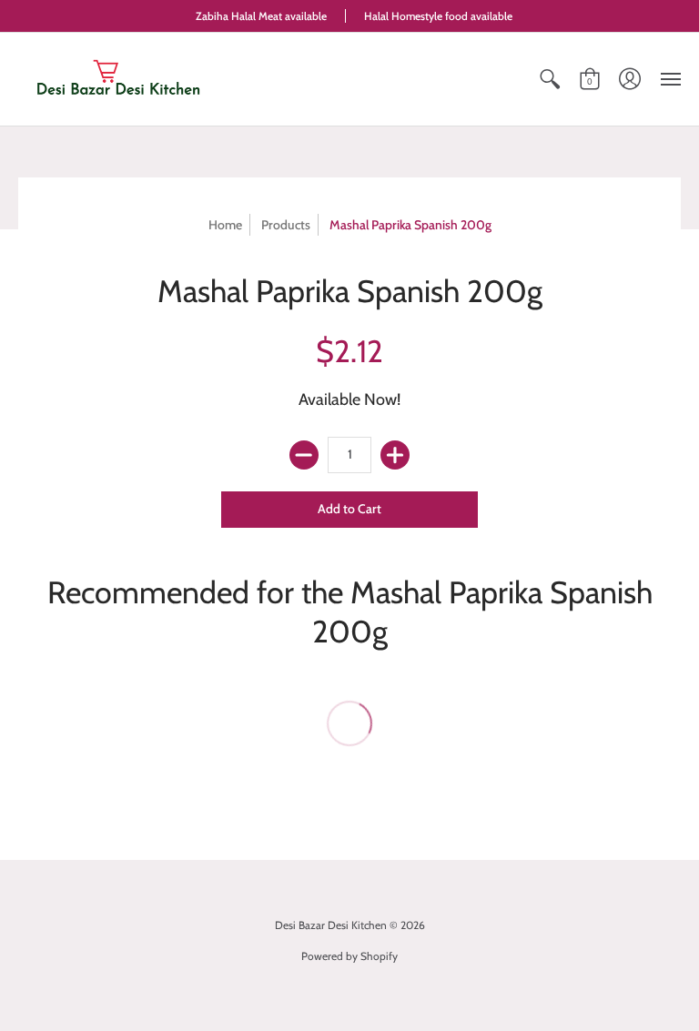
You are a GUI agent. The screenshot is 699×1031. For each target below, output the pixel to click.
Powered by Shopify (349, 956)
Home (225, 225)
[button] (550, 79)
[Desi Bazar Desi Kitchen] (118, 79)
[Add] (395, 455)
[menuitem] (550, 79)
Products (285, 225)
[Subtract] (304, 455)
